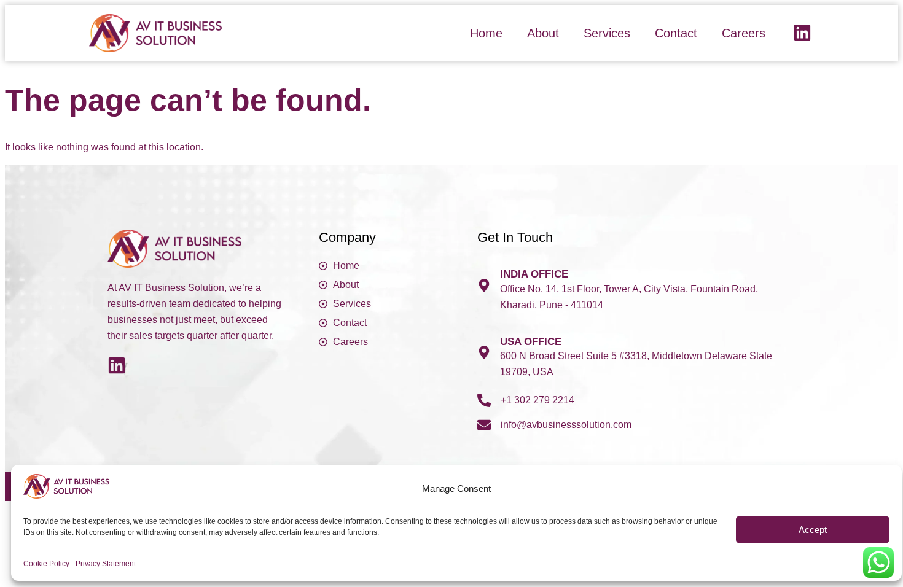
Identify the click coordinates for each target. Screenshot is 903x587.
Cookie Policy (46, 563)
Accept (813, 529)
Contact (676, 33)
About (543, 33)
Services (607, 33)
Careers (743, 33)
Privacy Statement (106, 563)
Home (486, 33)
